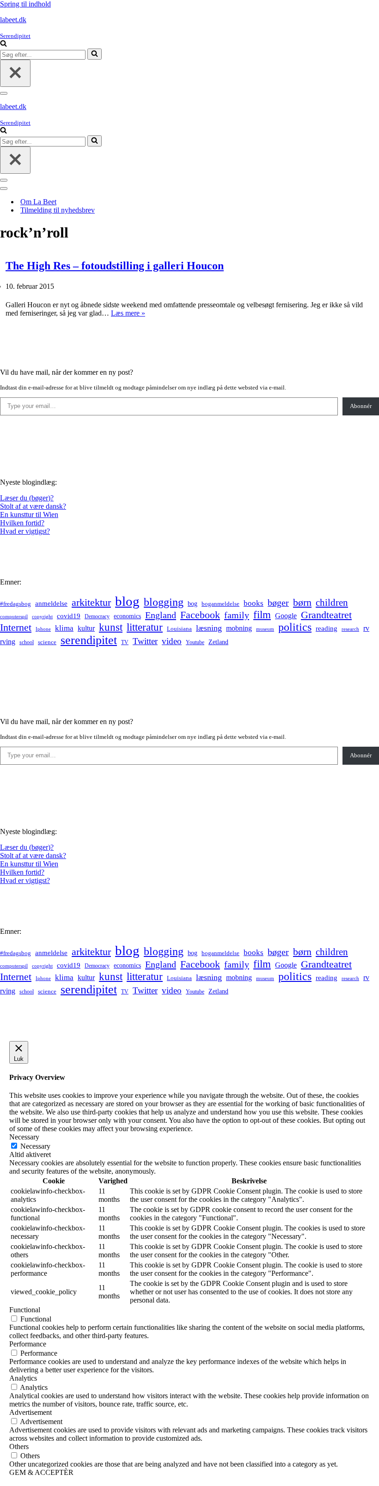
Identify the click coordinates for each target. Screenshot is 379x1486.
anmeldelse (51, 603)
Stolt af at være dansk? (33, 506)
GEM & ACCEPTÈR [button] (41, 1472)
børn (302, 602)
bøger (278, 603)
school (26, 642)
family (236, 615)
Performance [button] (27, 1344)
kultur (86, 628)
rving (7, 642)
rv (366, 628)
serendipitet (89, 640)
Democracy (97, 616)
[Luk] (15, 73)
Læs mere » (128, 313)
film (262, 615)
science (47, 642)
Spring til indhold (25, 4)
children (332, 602)
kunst (110, 627)
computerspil (14, 616)
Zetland (218, 642)
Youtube (195, 642)
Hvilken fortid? (22, 523)
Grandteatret (326, 615)
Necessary (35, 1146)
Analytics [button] (23, 1378)
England (160, 615)
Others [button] (19, 1446)
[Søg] (3, 44)
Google (286, 616)
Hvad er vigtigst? (25, 531)
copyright (42, 616)
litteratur (145, 627)
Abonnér (361, 405)
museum (265, 629)
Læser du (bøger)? (27, 498)
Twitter (145, 641)
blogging (163, 602)
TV (124, 642)
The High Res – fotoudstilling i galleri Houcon (115, 266)
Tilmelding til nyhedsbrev (57, 210)
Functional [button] (24, 1310)
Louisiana (179, 629)
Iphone (43, 629)
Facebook (200, 615)
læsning (209, 628)
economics (127, 616)
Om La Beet (38, 202)
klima (64, 628)
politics (295, 627)
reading (326, 628)
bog (192, 603)
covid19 (68, 616)
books (253, 603)
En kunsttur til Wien (29, 514)
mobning (239, 628)
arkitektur (91, 602)
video (172, 641)
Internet (15, 627)
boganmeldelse (220, 603)
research (350, 629)
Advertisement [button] (30, 1412)
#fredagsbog (15, 604)
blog (127, 601)
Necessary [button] (24, 1137)
